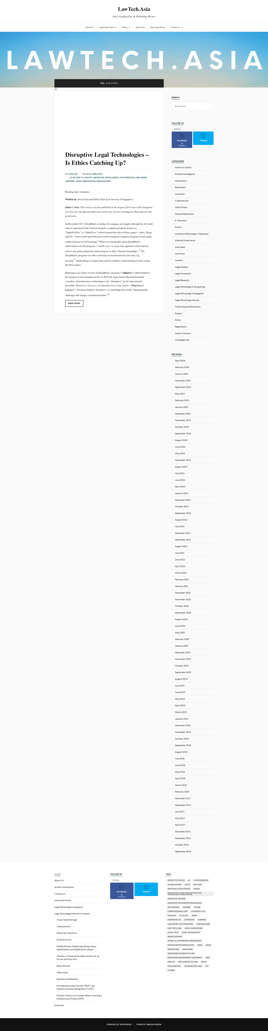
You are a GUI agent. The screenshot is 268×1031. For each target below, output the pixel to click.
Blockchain (180, 187)
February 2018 (182, 791)
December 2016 (182, 831)
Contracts (180, 194)
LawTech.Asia (134, 9)
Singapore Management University (185, 957)
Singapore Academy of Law (181, 953)
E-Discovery (181, 220)
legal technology (191, 932)
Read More (74, 303)
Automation (127, 177)
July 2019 (179, 685)
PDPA (200, 945)
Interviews (140, 27)
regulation (173, 949)
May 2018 (180, 771)
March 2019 (181, 712)
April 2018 (180, 778)
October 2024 (182, 426)
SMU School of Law (188, 962)
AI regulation (174, 884)
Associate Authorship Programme (185, 903)
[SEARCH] (209, 106)
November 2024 (183, 420)
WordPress (126, 1024)
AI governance (201, 880)
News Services (63, 965)
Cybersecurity (182, 200)
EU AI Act (184, 915)
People (178, 313)
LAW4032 (202, 920)
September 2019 (183, 672)
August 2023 (181, 466)
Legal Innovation (106, 27)
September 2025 (183, 387)
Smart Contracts (183, 333)
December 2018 (182, 725)
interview (189, 920)
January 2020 (181, 645)
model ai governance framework (184, 941)
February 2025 (182, 400)
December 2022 (182, 500)
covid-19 (172, 915)
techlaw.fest (174, 966)
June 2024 (180, 446)
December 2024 (182, 413)
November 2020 (183, 599)
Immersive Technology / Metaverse (191, 233)
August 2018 (181, 752)
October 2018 (182, 738)
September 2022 (183, 513)
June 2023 (180, 480)
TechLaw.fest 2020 (193, 966)
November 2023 (183, 460)
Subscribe (59, 1005)
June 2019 (180, 692)
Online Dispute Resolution (188, 306)
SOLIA (203, 962)
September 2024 (183, 433)
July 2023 (179, 473)
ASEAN (197, 889)
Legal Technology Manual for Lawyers (72, 913)
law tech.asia (174, 928)
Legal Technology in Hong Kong (190, 286)
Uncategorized (182, 339)
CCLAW (197, 907)
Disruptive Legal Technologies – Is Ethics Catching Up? (107, 158)
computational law (178, 911)
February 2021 (182, 579)
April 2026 (180, 360)
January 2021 (181, 586)
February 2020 (182, 639)
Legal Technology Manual (187, 300)
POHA (208, 945)
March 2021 (181, 572)
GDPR (194, 915)
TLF (207, 966)
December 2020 (182, 592)
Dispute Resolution (184, 213)
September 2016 (183, 851)
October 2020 (182, 606)
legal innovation (194, 928)
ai (189, 880)
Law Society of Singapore (180, 924)
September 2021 (183, 539)
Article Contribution (64, 887)
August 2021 (181, 546)
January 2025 (181, 407)
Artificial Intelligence (106, 177)
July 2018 (179, 758)
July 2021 (179, 552)
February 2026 (182, 367)
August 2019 (181, 679)
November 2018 (183, 732)
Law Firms (141, 177)
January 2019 (181, 718)
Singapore (188, 949)
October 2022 (182, 506)
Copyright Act (198, 911)
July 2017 (179, 811)
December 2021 (182, 533)
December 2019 (182, 652)
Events (178, 227)
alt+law (198, 884)
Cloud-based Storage (67, 919)
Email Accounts (64, 939)
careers (187, 907)
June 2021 (180, 559)
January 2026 (181, 373)
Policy (125, 27)
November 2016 (183, 838)
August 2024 (181, 440)
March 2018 (181, 785)
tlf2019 (171, 970)
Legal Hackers (181, 267)
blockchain (173, 907)
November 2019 (183, 659)
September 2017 (183, 805)
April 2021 (180, 566)
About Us (89, 27)
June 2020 (180, 625)
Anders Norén (153, 1024)
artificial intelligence (179, 889)
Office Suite (62, 972)
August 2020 (181, 619)
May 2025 (180, 393)
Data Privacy (181, 207)
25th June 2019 (94, 174)
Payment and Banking (67, 979)
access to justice (176, 880)
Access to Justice (82, 177)
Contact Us (175, 27)
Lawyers (70, 181)
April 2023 (180, 486)
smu (208, 957)
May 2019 (180, 698)
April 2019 (180, 705)
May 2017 (180, 818)
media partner (175, 936)
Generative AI (174, 920)
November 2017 (183, 798)
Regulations (104, 181)
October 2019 (182, 665)
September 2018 (183, 745)
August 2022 (181, 519)
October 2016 (182, 844)
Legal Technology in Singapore (189, 293)
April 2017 (180, 824)
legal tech (173, 932)
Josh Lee (73, 174)
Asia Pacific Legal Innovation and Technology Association (184, 893)
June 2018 (180, 765)
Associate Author (176, 898)
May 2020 (180, 632)
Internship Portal (157, 27)
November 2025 (183, 380)
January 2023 (181, 493)
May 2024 (180, 453)
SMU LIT (171, 962)
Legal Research (182, 280)
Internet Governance (185, 240)
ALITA (187, 884)
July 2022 (179, 526)
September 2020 (183, 612)
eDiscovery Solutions (67, 933)
